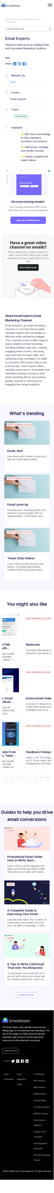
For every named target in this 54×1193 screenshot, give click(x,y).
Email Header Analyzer (39, 1122)
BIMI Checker (39, 1087)
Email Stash (10, 19)
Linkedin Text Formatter (40, 1134)
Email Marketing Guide (21, 1079)
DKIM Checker (40, 1094)
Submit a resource (10, 1051)
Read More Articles (27, 995)
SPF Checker (39, 1081)
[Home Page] (11, 5)
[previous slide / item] (4, 696)
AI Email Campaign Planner (42, 1157)
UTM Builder (39, 1074)
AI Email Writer (40, 1100)
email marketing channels (29, 19)
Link (12, 82)
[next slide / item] (49, 696)
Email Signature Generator (40, 1146)
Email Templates (8, 1076)
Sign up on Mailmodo (28, 220)
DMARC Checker (41, 1113)
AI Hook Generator (42, 1107)
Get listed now (28, 267)
